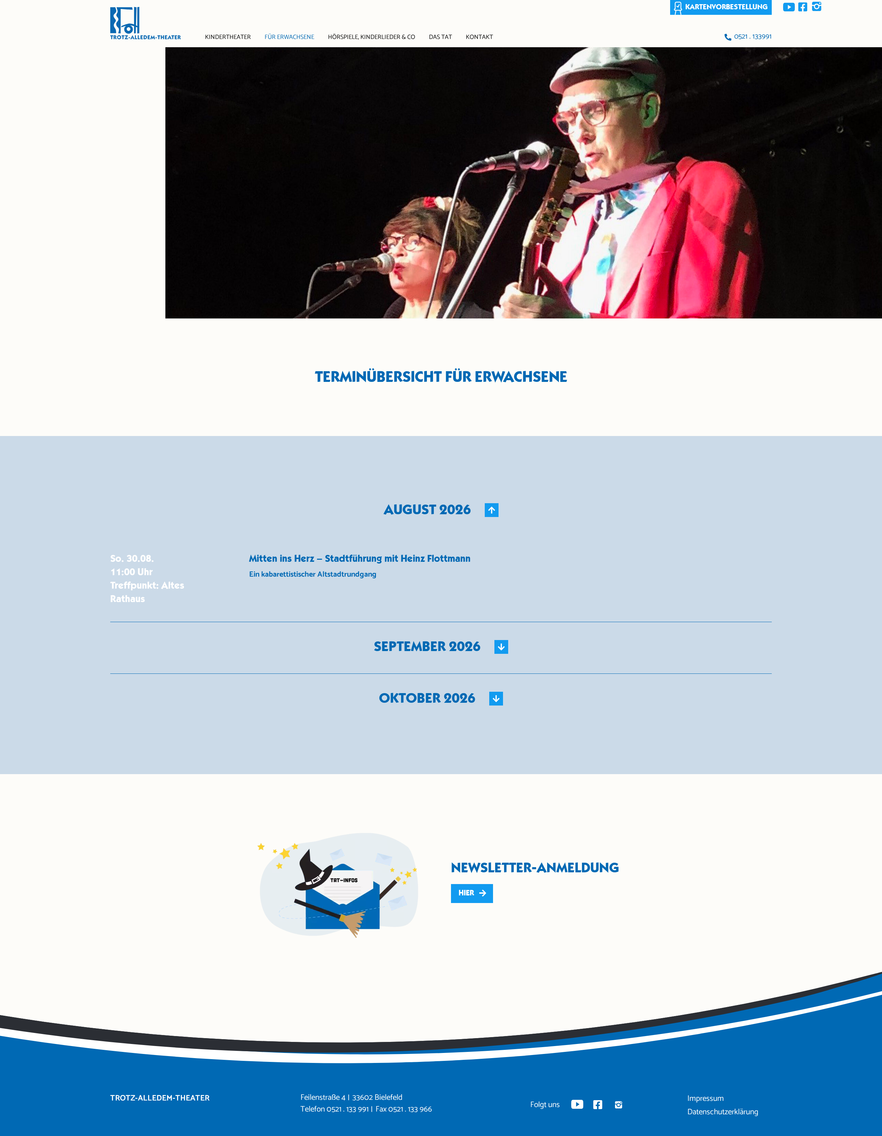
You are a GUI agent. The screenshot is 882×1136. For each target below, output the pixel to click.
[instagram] (816, 7)
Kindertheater (228, 37)
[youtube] (789, 7)
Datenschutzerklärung (722, 1112)
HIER (466, 893)
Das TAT (440, 37)
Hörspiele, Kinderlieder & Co (371, 37)
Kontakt (479, 37)
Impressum (705, 1098)
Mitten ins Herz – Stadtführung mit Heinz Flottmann (360, 559)
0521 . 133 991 (348, 1109)
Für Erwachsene (289, 37)
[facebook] (803, 7)
